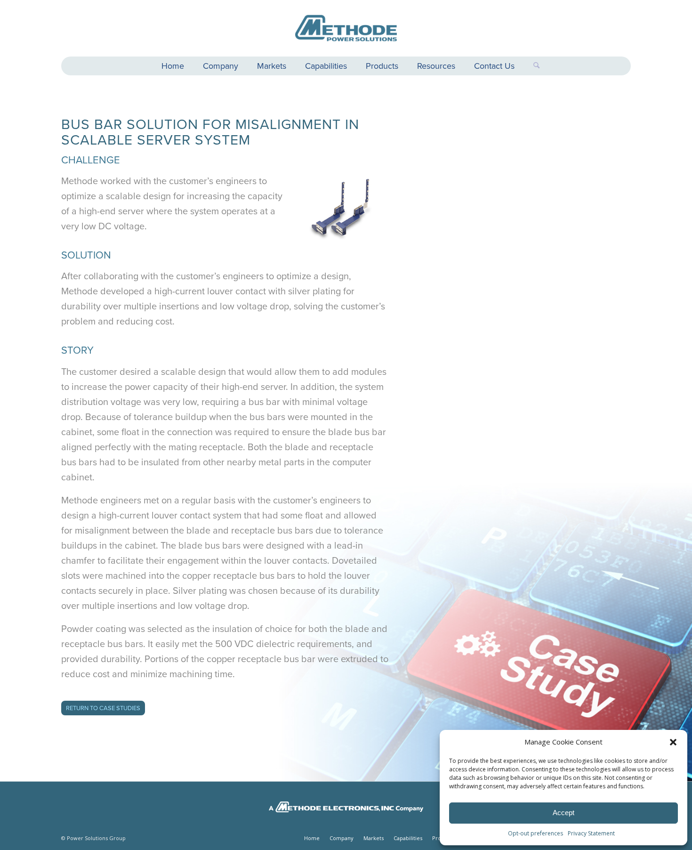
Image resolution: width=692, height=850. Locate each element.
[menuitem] (172, 67)
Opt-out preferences (535, 833)
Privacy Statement (591, 833)
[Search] (531, 66)
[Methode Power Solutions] (346, 28)
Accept (563, 813)
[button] (673, 742)
